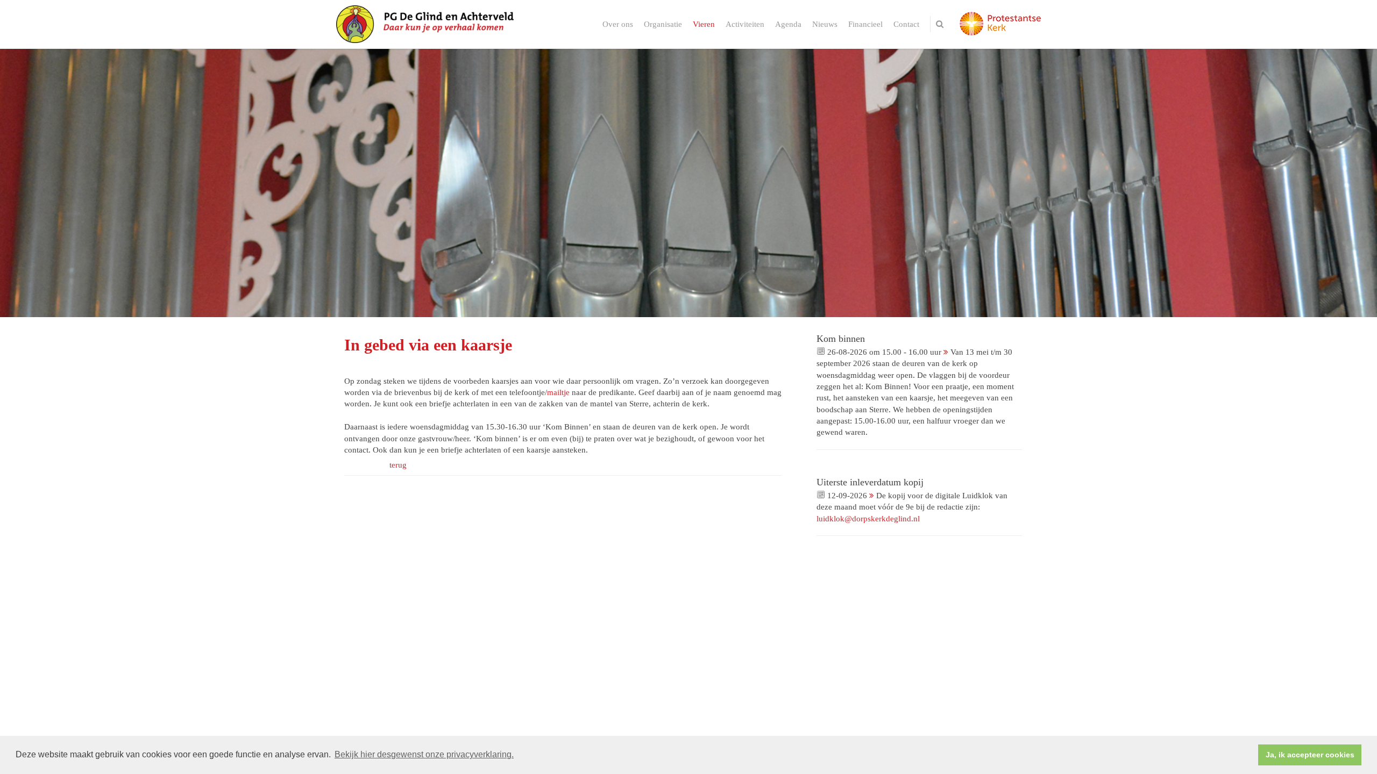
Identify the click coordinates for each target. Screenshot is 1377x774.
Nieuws (824, 24)
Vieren (704, 24)
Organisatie (663, 24)
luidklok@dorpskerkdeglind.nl (868, 518)
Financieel (865, 24)
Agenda (788, 24)
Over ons (617, 24)
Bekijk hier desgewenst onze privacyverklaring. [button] (424, 754)
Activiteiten (745, 24)
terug (398, 465)
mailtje (558, 392)
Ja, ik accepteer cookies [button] (1310, 754)
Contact (906, 24)
